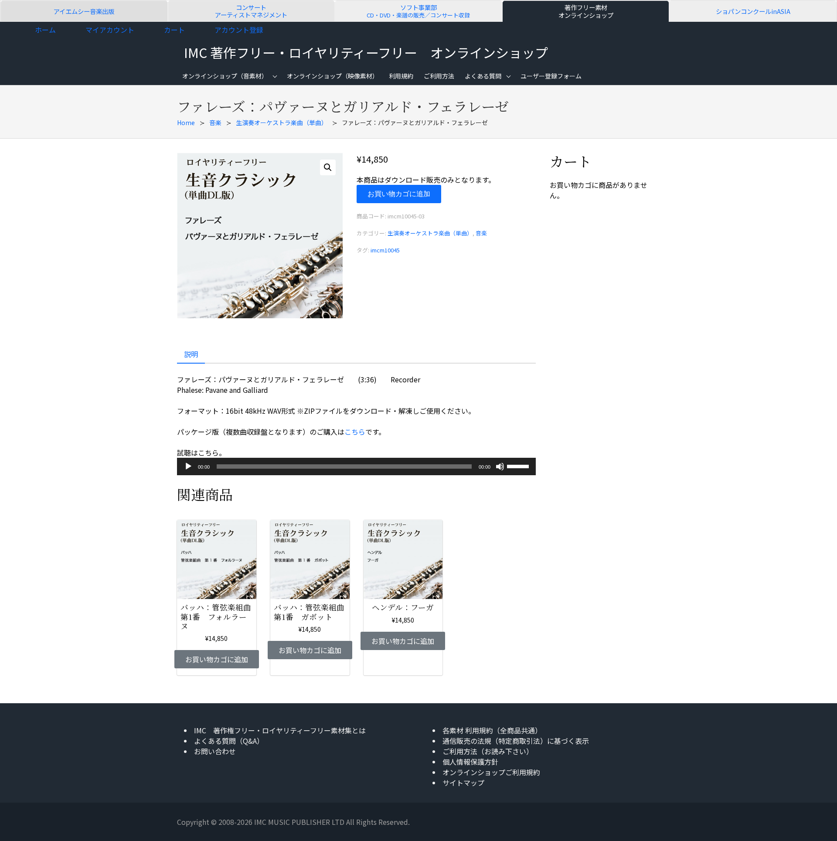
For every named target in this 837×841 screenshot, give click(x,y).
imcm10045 (385, 250)
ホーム (45, 29)
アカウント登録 (238, 29)
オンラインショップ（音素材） (225, 76)
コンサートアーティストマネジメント (251, 11)
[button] (328, 167)
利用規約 (401, 76)
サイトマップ (463, 782)
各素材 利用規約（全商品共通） (492, 730)
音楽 (215, 122)
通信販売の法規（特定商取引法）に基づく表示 (515, 740)
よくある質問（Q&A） (229, 740)
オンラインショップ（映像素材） (332, 76)
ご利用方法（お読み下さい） (487, 751)
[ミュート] (500, 466)
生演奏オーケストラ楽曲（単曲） (281, 122)
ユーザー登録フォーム (551, 76)
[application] (356, 466)
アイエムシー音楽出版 (84, 11)
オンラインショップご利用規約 (491, 772)
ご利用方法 (439, 76)
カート (174, 29)
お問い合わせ (215, 751)
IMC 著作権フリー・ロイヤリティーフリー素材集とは (280, 730)
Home (186, 122)
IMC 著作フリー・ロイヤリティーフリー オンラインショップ (366, 52)
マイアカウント (109, 29)
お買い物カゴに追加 (398, 194)
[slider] (519, 465)
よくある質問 (483, 76)
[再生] (188, 466)
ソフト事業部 (418, 11)
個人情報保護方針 (470, 761)
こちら (354, 431)
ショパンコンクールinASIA (753, 11)
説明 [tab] (191, 354)
